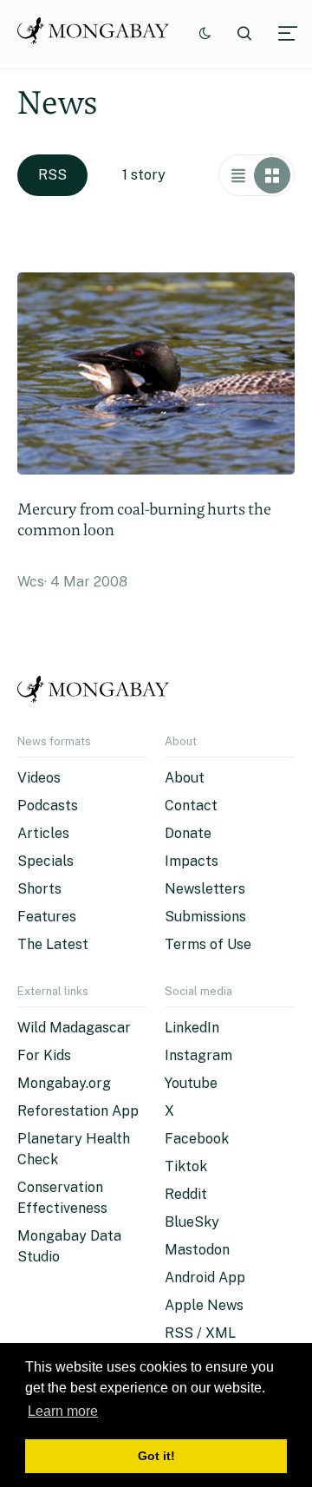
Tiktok (186, 1166)
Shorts (39, 889)
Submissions (205, 916)
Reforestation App (78, 1111)
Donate (188, 833)
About (185, 778)
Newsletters (205, 889)
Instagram (198, 1055)
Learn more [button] (63, 1411)
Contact (191, 805)
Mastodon (197, 1249)
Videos (39, 778)
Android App (205, 1277)
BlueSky (192, 1222)
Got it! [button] (156, 1456)
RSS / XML (200, 1333)
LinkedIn (192, 1027)
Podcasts (47, 805)
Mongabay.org (64, 1083)
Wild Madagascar (74, 1027)
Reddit (186, 1194)
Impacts (191, 861)
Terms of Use (208, 944)
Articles (43, 833)
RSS (52, 175)
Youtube (191, 1083)
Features (46, 916)
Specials (45, 861)
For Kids (44, 1055)
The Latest (52, 944)
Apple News (204, 1305)
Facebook (197, 1138)
